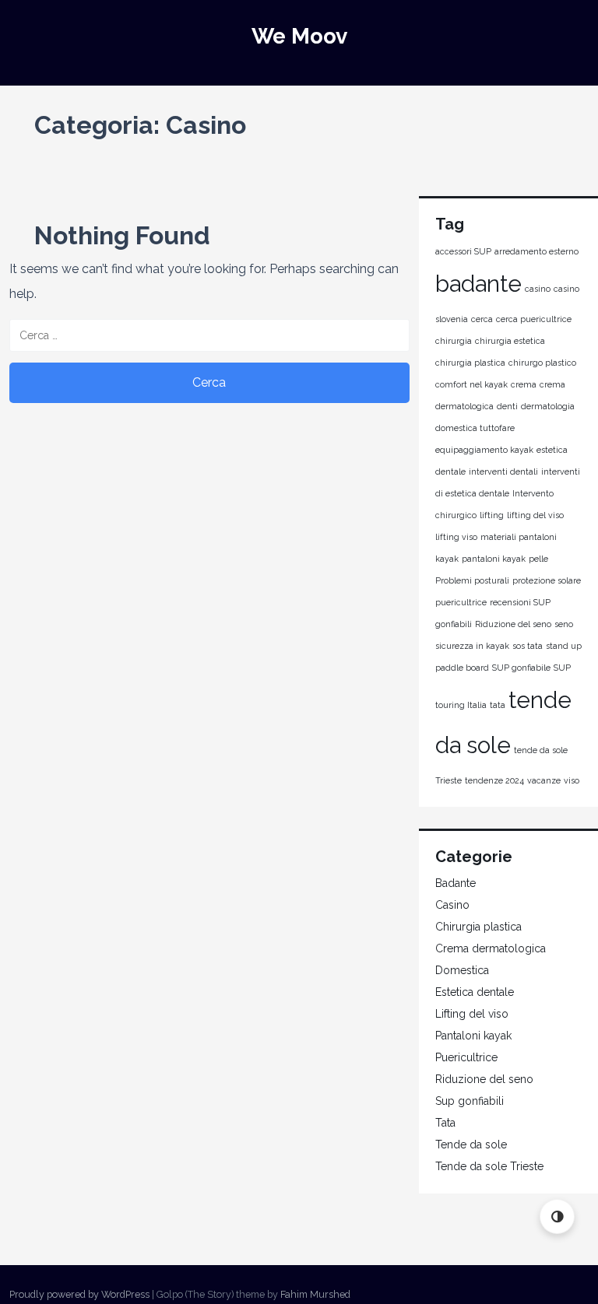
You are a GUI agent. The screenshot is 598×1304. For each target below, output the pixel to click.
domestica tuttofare (475, 428)
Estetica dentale (474, 992)
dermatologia (548, 406)
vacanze (544, 780)
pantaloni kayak (494, 558)
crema (523, 384)
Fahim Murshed (315, 1294)
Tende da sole (471, 1144)
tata (497, 705)
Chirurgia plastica (478, 926)
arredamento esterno (536, 251)
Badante (455, 883)
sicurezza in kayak (472, 645)
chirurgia (453, 340)
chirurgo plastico (542, 362)
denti (507, 406)
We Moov (299, 36)
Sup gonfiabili (469, 1101)
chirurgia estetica (510, 340)
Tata (445, 1122)
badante (478, 283)
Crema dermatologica (490, 948)
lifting (492, 515)
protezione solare (546, 580)
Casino (452, 905)
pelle (538, 558)
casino (538, 288)
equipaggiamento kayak (484, 449)
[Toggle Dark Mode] (557, 1216)
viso (571, 780)
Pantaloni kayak (473, 1035)
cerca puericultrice (534, 319)
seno (563, 624)
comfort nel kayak (471, 384)
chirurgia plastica (470, 362)
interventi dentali (503, 471)
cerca (482, 319)
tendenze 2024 (494, 780)
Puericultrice (466, 1057)
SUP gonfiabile (521, 667)
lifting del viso (535, 515)
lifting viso (456, 537)
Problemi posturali (472, 580)
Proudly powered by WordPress (79, 1294)
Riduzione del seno (513, 624)
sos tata (527, 645)
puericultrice (461, 602)
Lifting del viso (471, 1014)
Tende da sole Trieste (489, 1166)
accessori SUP (463, 251)
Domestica (462, 970)
